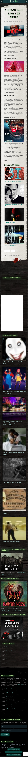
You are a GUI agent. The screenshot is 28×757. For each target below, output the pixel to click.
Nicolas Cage (12, 257)
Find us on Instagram (10, 662)
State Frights (20, 684)
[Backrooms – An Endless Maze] (14, 539)
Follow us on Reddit (10, 708)
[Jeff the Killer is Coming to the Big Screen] (14, 360)
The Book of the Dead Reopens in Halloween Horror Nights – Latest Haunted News (12, 423)
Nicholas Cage (13, 41)
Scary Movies (17, 255)
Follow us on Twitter (10, 650)
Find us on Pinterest (10, 658)
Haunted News (12, 255)
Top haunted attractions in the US (13, 752)
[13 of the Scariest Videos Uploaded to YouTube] (14, 450)
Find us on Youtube (10, 654)
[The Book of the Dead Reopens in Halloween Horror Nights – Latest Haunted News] (14, 419)
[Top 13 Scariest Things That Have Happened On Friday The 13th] (14, 480)
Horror (7, 257)
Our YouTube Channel (11, 696)
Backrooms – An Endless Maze (11, 541)
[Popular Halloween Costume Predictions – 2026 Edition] (14, 389)
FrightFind (12, 21)
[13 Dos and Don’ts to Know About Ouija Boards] (14, 510)
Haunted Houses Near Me (13, 749)
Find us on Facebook (10, 646)
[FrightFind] (14, 1)
